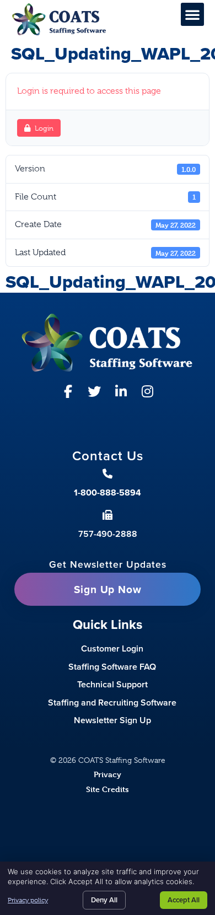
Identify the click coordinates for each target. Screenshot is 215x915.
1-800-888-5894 (107, 492)
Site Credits (107, 789)
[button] (192, 14)
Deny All (104, 900)
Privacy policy (28, 900)
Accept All (184, 900)
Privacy (107, 774)
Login (44, 128)
